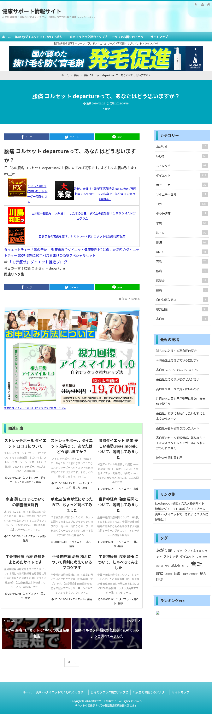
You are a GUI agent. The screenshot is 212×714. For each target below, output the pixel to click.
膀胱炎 (181, 281)
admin (136, 299)
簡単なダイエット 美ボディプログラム (180, 509)
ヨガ (21, 482)
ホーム (6, 37)
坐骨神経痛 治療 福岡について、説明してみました (118, 505)
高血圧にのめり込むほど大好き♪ (178, 379)
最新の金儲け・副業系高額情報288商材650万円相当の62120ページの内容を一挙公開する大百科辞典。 (105, 194)
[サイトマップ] (202, 4)
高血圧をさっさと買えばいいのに (178, 389)
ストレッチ (32, 477)
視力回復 (181, 309)
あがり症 (181, 147)
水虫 (42, 536)
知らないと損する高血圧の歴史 (176, 351)
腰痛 (107, 109)
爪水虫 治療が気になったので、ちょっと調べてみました (72, 505)
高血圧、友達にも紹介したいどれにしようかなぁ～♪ (180, 415)
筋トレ (181, 233)
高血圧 (181, 319)
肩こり (30, 482)
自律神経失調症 (181, 300)
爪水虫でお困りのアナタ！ (129, 37)
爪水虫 (175, 566)
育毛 (181, 261)
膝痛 (181, 290)
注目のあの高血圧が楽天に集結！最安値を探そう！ (180, 401)
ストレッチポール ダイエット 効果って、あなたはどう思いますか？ (72, 446)
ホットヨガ (181, 185)
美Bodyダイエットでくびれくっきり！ (40, 37)
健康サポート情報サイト (31, 11)
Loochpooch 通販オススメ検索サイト (179, 503)
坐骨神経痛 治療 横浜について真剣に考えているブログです (72, 562)
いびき (181, 156)
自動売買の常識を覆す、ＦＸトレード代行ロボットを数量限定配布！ (83, 236)
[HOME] (208, 4)
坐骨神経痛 (181, 213)
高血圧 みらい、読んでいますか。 (178, 370)
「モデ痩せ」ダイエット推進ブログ (37, 261)
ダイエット (125, 489)
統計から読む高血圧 (169, 458)
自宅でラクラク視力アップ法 (88, 37)
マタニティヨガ (181, 194)
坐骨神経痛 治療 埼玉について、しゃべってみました (118, 562)
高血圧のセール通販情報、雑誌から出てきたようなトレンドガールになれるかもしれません (180, 443)
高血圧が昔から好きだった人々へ (178, 428)
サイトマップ (159, 37)
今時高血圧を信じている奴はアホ (178, 360)
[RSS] (196, 4)
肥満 (181, 242)
